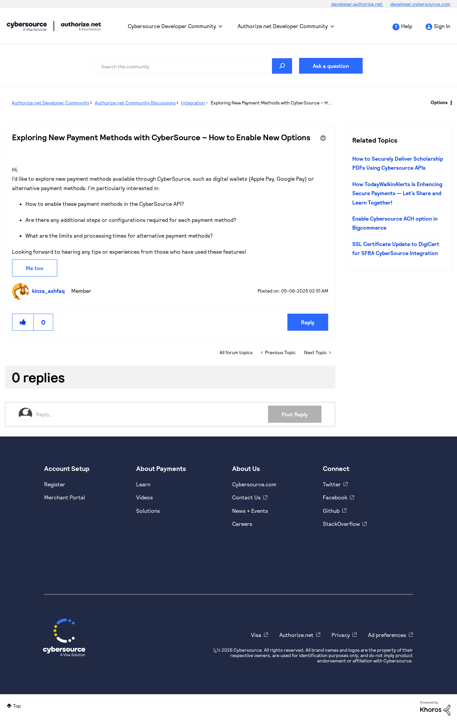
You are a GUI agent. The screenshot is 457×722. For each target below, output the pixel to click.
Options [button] (439, 102)
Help (406, 26)
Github (331, 510)
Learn (143, 484)
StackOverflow (341, 523)
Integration (193, 102)
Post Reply (295, 414)
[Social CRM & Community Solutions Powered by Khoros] (435, 708)
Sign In (442, 26)
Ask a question (331, 66)
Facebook (335, 497)
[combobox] (193, 66)
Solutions (148, 510)
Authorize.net (296, 635)
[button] (23, 322)
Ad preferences (387, 635)
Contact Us (246, 497)
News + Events (250, 510)
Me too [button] (34, 268)
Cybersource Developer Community (27, 26)
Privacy (341, 635)
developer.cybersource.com (420, 4)
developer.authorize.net (357, 4)
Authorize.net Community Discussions (135, 102)
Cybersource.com (254, 484)
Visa (256, 635)
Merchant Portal (64, 497)
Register (54, 484)
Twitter (332, 484)
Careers (242, 523)
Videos (144, 497)
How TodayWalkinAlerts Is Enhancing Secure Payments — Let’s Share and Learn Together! (397, 193)
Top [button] (17, 706)
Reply (307, 322)
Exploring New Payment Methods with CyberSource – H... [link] (271, 102)
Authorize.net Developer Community (283, 26)
